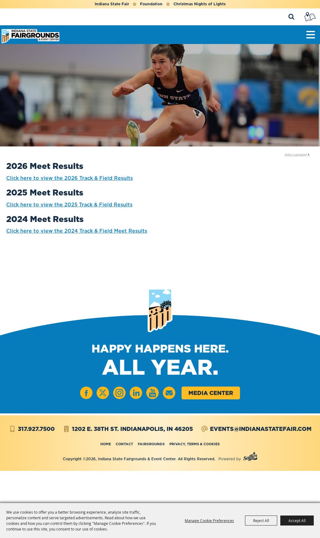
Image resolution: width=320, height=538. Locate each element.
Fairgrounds (151, 444)
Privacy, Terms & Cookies (194, 444)
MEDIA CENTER (210, 393)
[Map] (310, 17)
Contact (124, 444)
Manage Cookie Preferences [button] (209, 520)
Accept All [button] (297, 520)
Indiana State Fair (112, 4)
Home (105, 444)
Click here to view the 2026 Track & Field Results (69, 178)
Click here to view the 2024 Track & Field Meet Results (76, 230)
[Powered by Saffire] (250, 457)
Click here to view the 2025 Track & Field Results (69, 204)
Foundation (151, 4)
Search (291, 17)
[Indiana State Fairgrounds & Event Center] (30, 36)
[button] (310, 34)
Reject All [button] (261, 520)
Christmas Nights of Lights (199, 4)
